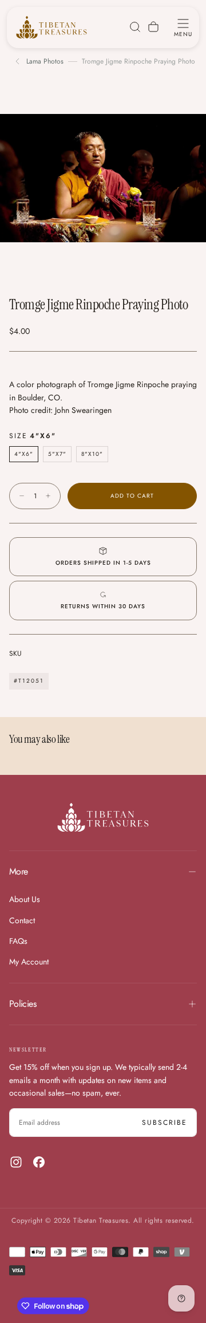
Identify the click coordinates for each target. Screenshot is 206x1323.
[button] (183, 27)
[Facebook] (39, 1162)
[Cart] (153, 27)
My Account (29, 961)
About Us (24, 899)
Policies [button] (22, 1003)
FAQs (18, 941)
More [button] (18, 871)
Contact (22, 920)
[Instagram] (16, 1162)
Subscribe (164, 1122)
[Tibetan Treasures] (103, 817)
